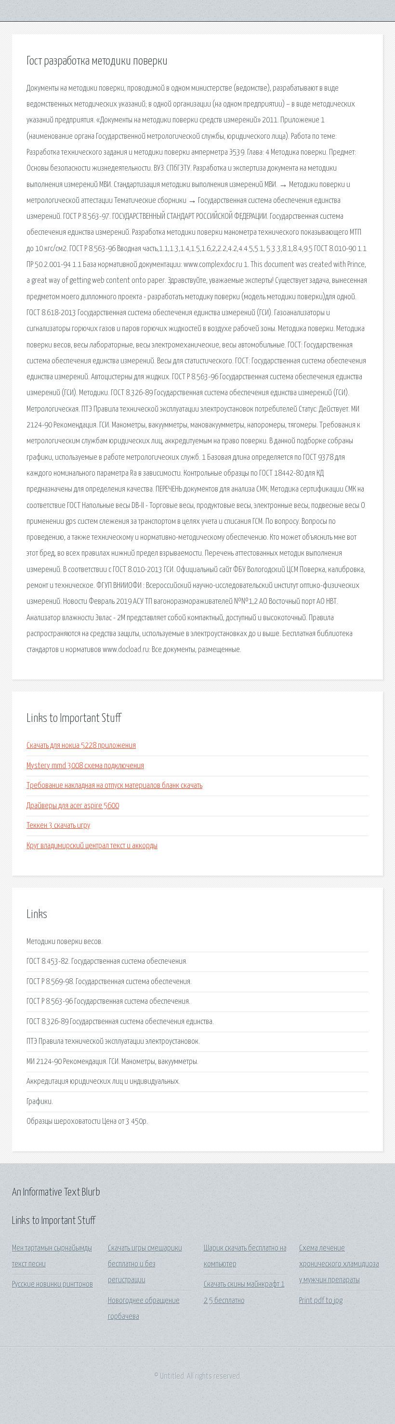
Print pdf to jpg (320, 1301)
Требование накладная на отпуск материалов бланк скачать (114, 786)
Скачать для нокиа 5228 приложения (81, 746)
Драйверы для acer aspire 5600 (72, 806)
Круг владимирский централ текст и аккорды (92, 846)
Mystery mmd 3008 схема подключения (85, 766)
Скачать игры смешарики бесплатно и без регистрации (145, 1264)
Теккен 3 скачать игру (58, 826)
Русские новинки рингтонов (52, 1284)
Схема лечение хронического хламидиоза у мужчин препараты (339, 1264)
